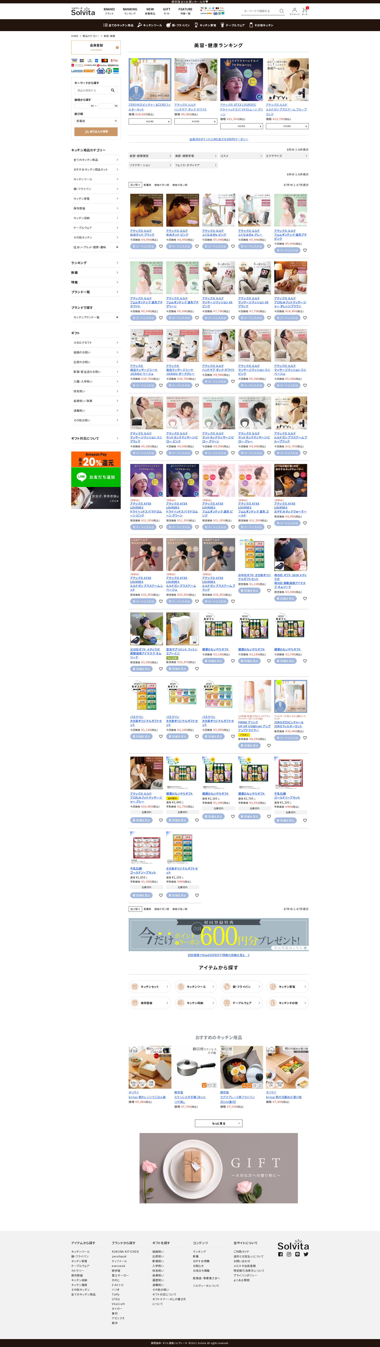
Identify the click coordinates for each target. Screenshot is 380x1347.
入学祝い (158, 1266)
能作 (115, 1323)
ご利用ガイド (241, 1251)
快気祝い (79, 391)
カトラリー (77, 1271)
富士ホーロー (120, 1275)
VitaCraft (118, 1304)
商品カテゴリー (91, 35)
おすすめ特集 (201, 1261)
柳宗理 (116, 1271)
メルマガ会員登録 (245, 1266)
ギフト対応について (85, 438)
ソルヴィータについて (206, 1286)
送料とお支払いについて (249, 1256)
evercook (118, 1266)
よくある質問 (242, 1280)
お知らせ (198, 1266)
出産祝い (158, 1256)
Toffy (116, 1294)
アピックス (118, 1318)
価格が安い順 (161, 184)
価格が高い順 (179, 184)
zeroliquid (119, 1256)
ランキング (79, 262)
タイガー (117, 1309)
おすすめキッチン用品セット (91, 169)
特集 (74, 282)
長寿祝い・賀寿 (83, 401)
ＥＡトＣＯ (118, 1285)
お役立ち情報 (201, 1271)
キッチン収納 (82, 218)
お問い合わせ (242, 1261)
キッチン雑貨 (79, 1285)
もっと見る (218, 1123)
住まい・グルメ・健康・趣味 (90, 247)
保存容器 (79, 208)
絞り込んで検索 (96, 131)
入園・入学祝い (83, 381)
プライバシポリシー (245, 1275)
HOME (74, 35)
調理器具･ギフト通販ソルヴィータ (169, 1343)
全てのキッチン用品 (86, 160)
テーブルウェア (83, 228)
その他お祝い (82, 420)
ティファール (119, 1261)
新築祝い (158, 1261)
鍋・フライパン (82, 189)
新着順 (147, 184)
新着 (74, 272)
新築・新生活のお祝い (87, 372)
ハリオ (116, 1290)
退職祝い (79, 410)
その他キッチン (83, 237)
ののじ (116, 1280)
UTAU (116, 1299)
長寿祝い (158, 1275)
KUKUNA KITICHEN (125, 1251)
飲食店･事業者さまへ (206, 1278)
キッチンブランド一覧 (87, 317)
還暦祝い (158, 1280)
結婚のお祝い (82, 352)
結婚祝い (158, 1251)
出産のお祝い (82, 362)
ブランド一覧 (80, 291)
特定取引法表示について (249, 1271)
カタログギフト (83, 343)
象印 (115, 1313)
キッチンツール (83, 179)
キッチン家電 (82, 198)
